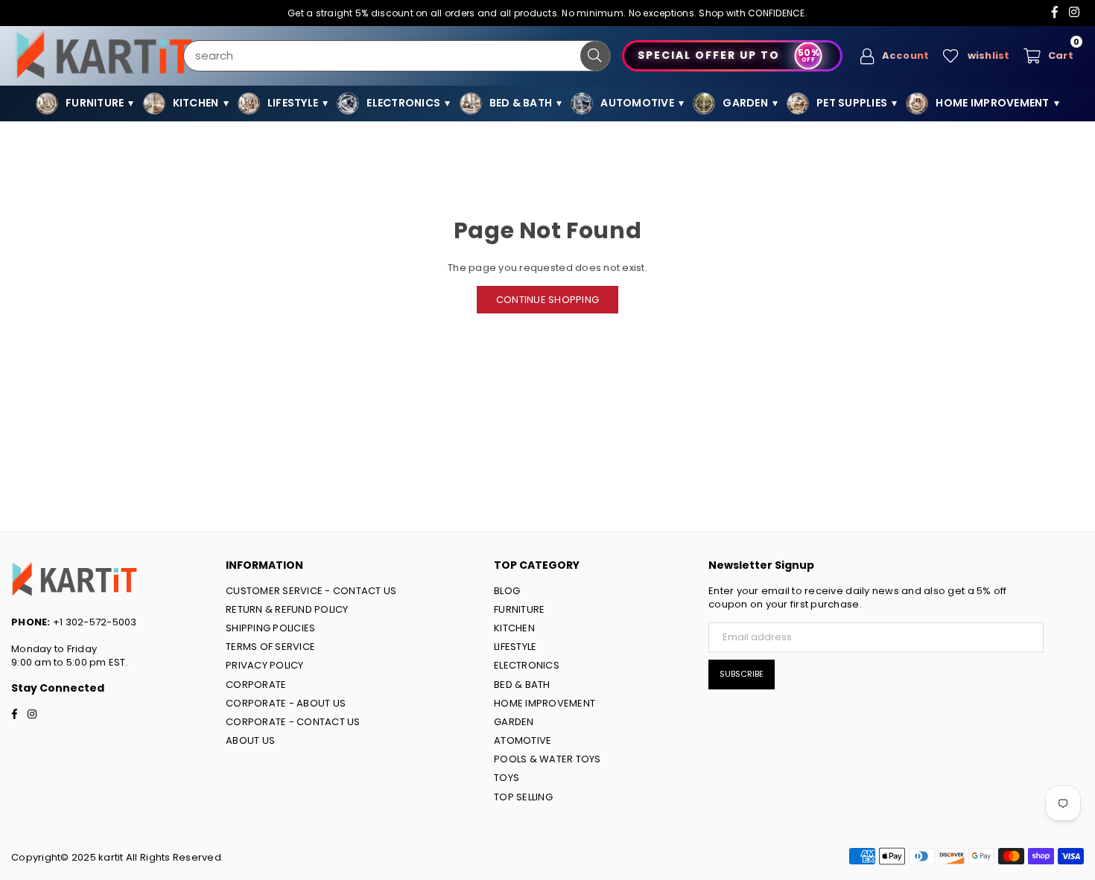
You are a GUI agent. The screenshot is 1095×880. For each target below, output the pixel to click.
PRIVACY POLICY (265, 665)
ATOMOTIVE (522, 740)
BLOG (507, 591)
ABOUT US (250, 740)
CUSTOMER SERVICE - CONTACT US (311, 591)
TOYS (506, 778)
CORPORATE (256, 684)
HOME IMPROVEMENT (544, 703)
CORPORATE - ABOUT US (286, 703)
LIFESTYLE (515, 647)
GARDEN (514, 722)
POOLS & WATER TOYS (547, 759)
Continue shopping (547, 300)
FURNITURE (519, 609)
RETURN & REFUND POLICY (287, 609)
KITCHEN (514, 628)
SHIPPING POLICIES (270, 628)
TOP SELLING (523, 797)
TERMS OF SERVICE (270, 647)
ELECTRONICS (526, 665)
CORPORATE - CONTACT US (293, 722)
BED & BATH (522, 684)
